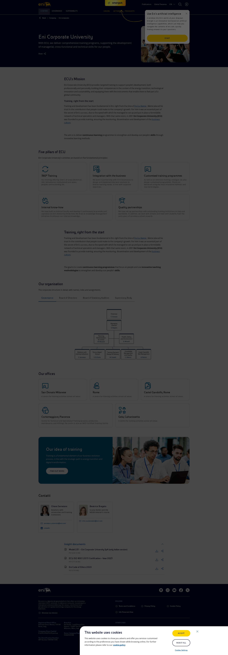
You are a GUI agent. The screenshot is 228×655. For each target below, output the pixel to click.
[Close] (197, 631)
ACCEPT (181, 633)
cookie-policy (119, 645)
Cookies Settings (181, 650)
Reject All (181, 643)
